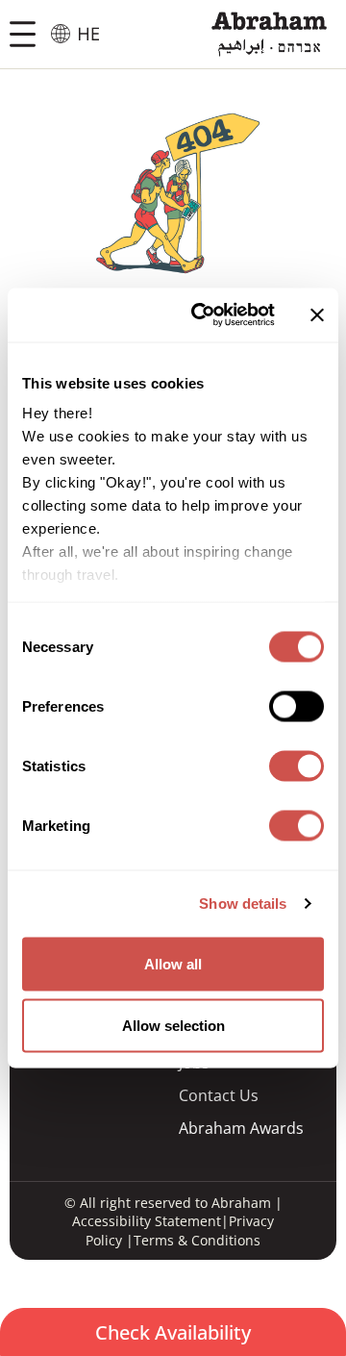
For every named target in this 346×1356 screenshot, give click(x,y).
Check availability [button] (173, 1332)
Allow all (173, 963)
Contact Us (219, 1095)
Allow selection (173, 1025)
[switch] (296, 706)
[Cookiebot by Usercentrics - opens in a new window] (203, 315)
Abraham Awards (241, 1128)
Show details (242, 903)
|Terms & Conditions (191, 1240)
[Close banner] (317, 314)
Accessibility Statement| (150, 1221)
